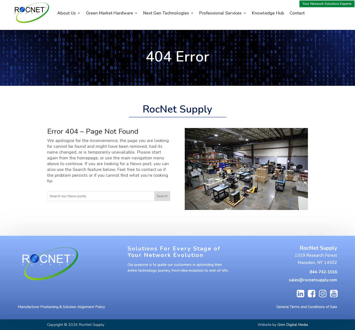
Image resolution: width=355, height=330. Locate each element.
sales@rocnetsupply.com (313, 280)
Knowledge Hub (268, 13)
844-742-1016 (323, 272)
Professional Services (220, 13)
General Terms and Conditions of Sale (306, 306)
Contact (297, 13)
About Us (66, 13)
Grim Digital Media (292, 324)
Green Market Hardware (109, 13)
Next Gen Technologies (166, 13)
